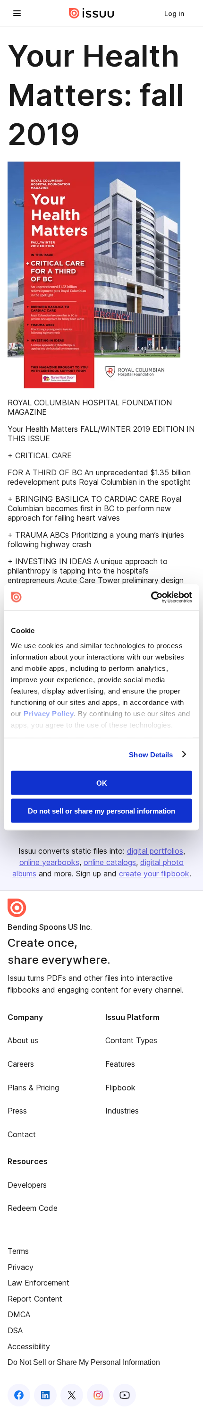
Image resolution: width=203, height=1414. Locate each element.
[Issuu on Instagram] (98, 1395)
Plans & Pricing (33, 1087)
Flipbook (120, 1087)
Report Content (35, 1298)
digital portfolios (155, 851)
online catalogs (110, 862)
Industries (122, 1110)
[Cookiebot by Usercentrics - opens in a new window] (151, 597)
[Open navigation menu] (17, 13)
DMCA (19, 1314)
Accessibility (29, 1346)
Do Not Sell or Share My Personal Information (84, 1362)
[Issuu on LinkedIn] (45, 1395)
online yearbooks (49, 862)
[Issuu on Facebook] (19, 1395)
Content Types (131, 1040)
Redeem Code (33, 1208)
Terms (18, 1251)
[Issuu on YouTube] (124, 1395)
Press (17, 1110)
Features (120, 1064)
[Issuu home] (91, 13)
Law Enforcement (38, 1282)
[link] (174, 13)
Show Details (151, 754)
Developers (27, 1185)
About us (23, 1040)
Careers (21, 1064)
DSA (15, 1330)
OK (101, 783)
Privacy (21, 1267)
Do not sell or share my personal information (101, 810)
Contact (22, 1134)
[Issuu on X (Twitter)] (71, 1395)
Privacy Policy (49, 713)
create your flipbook (154, 873)
